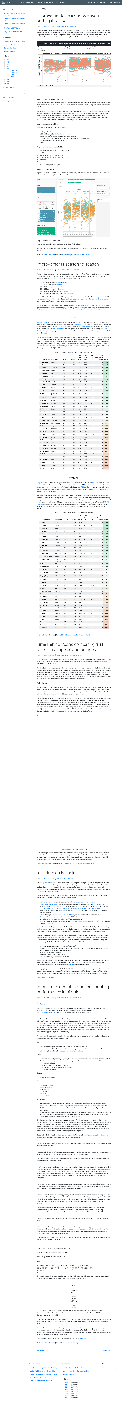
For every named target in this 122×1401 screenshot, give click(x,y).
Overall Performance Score (93, 299)
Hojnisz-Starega (47, 556)
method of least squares (65, 309)
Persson (44, 596)
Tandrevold (45, 559)
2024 (8, 61)
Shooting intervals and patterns (50, 917)
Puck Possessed (66, 863)
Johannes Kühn (85, 326)
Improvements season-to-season (68, 264)
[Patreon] (94, 2)
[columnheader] (40, 357)
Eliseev (44, 387)
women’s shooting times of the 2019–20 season (86, 908)
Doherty (44, 459)
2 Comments (74, 26)
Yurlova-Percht (46, 591)
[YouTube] (101, 2)
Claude (44, 414)
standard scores (52, 305)
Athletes (21, 2)
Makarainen (45, 566)
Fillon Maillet (46, 382)
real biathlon (11, 2)
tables (53, 919)
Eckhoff (44, 531)
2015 (8, 80)
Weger (44, 465)
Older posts (40, 1351)
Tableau (87, 255)
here (85, 309)
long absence (45, 883)
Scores (45, 2)
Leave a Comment (73, 270)
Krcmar (44, 400)
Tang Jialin (40, 483)
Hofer (44, 468)
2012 (8, 83)
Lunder (44, 525)
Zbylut (44, 579)
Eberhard (45, 443)
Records (52, 2)
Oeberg (44, 588)
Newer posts (107, 1351)
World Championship (81, 921)
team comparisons (98, 904)
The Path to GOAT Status (12, 28)
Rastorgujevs (46, 451)
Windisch (45, 457)
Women (64, 282)
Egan (43, 616)
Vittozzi (44, 627)
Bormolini (45, 403)
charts (73, 910)
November (14, 72)
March (13, 78)
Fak (43, 417)
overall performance (78, 635)
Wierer (44, 599)
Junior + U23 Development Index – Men (15, 19)
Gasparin (45, 569)
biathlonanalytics (62, 26)
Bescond (44, 594)
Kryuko (44, 622)
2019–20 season (66, 635)
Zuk (43, 542)
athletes (55, 921)
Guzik (44, 397)
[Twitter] (97, 2)
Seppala (44, 373)
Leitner (44, 431)
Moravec (44, 437)
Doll (43, 412)
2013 (8, 81)
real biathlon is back (55, 872)
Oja (43, 619)
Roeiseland (45, 553)
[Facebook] (107, 2)
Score (80, 863)
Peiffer (44, 454)
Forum (90, 2)
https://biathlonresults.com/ (48, 1012)
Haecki (44, 585)
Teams (28, 2)
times (62, 910)
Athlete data (44, 902)
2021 (8, 66)
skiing (93, 635)
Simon (44, 582)
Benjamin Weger (49, 331)
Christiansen (46, 423)
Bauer (44, 434)
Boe (43, 390)
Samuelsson (45, 420)
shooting (88, 635)
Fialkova (44, 536)
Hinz (43, 613)
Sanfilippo (45, 545)
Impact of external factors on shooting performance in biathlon (73, 989)
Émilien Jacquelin (42, 322)
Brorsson (45, 602)
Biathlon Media (8, 42)
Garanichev (45, 445)
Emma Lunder (95, 483)
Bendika (44, 528)
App (52, 937)
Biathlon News (20, 42)
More (62, 2)
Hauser (44, 608)
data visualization (79, 255)
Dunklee (44, 625)
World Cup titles (48, 923)
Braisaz (44, 534)
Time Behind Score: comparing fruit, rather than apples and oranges (70, 647)
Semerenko (45, 539)
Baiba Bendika (88, 485)
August (13, 74)
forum (71, 965)
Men (59, 282)
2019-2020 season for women (94, 111)
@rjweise (83, 1338)
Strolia (44, 365)
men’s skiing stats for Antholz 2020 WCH (56, 908)
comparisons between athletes (85, 902)
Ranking (75, 863)
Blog (58, 2)
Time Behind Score (88, 863)
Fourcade (45, 376)
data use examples (67, 255)
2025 (8, 59)
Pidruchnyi (45, 409)
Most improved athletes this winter (13, 32)
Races (33, 2)
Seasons (39, 2)
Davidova (45, 550)
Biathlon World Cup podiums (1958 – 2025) (15, 14)
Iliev (43, 384)
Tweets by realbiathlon (9, 101)
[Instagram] (104, 2)
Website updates (9, 51)
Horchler (44, 605)
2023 (8, 63)
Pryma (44, 379)
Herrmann (45, 572)
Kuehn (44, 367)
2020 (8, 68)
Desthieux (45, 440)
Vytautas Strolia (79, 324)
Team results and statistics (49, 904)
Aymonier (45, 564)
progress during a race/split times (63, 915)
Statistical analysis (10, 48)
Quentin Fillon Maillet (67, 344)
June (12, 76)
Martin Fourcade (42, 337)
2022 (8, 65)
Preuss (44, 548)
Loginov (44, 428)
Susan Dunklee (77, 498)
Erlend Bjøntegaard (58, 329)
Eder (43, 462)
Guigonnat (45, 448)
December (14, 70)
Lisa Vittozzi (61, 495)
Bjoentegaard (46, 370)
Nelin (43, 426)
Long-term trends (9, 45)
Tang (43, 522)
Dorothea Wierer (89, 500)
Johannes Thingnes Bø (44, 346)
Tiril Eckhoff (84, 487)
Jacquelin (45, 362)
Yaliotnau (45, 406)
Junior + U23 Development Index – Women (15, 24)
